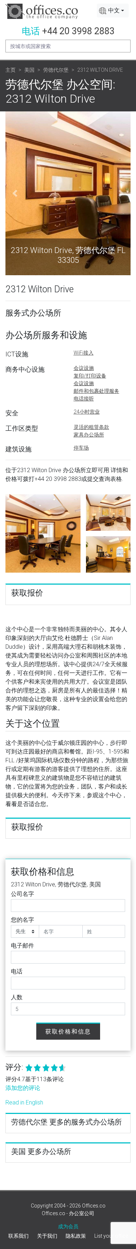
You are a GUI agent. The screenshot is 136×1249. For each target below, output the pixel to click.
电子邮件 (22, 945)
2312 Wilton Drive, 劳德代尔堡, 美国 (56, 884)
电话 (16, 971)
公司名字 (22, 893)
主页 (10, 70)
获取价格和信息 (68, 1031)
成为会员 (68, 1226)
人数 (16, 997)
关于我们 (47, 1236)
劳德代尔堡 (56, 70)
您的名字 (22, 919)
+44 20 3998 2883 (78, 31)
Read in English (24, 1102)
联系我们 (18, 1236)
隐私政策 (76, 1236)
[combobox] (113, 10)
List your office (111, 1236)
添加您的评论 (22, 1087)
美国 (29, 70)
